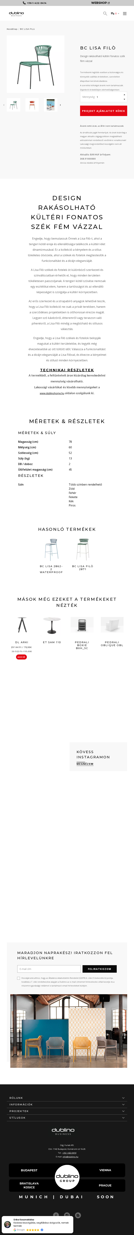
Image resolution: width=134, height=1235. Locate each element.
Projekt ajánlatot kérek (103, 111)
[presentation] (3, 104)
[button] (73, 1216)
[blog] (78, 1215)
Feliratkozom (99, 969)
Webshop (99, 3)
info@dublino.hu (70, 1156)
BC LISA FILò (27, 29)
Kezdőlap (12, 29)
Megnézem (85, 763)
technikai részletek (67, 370)
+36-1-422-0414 (69, 1152)
